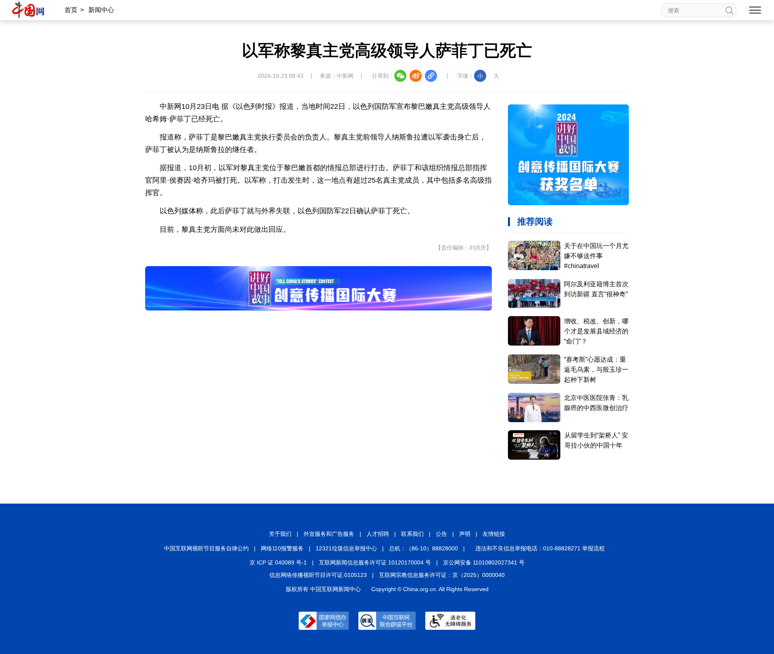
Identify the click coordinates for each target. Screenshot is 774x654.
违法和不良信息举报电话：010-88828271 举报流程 (540, 548)
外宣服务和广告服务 (329, 534)
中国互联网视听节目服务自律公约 (206, 548)
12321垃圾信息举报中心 (346, 548)
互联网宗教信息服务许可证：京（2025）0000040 (442, 575)
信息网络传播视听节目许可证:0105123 (318, 575)
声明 (464, 534)
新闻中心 (101, 9)
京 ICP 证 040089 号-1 (278, 562)
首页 (70, 9)
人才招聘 (377, 534)
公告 (441, 534)
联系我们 (412, 534)
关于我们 (280, 534)
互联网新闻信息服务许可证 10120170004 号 (375, 562)
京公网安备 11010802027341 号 (483, 562)
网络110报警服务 (282, 548)
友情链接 (494, 534)
